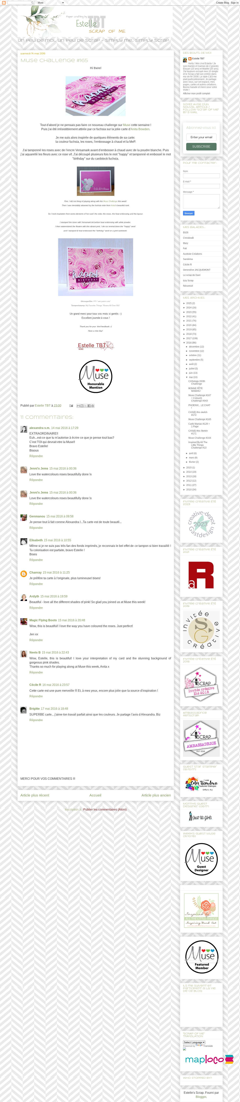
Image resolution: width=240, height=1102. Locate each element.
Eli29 (185, 232)
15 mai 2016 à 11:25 (56, 572)
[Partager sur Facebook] (89, 406)
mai (191, 377)
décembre (194, 346)
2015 (189, 467)
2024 (189, 307)
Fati (185, 248)
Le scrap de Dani (191, 275)
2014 (189, 472)
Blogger (201, 1096)
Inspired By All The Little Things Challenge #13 (197, 445)
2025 (189, 303)
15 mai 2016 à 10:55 (57, 540)
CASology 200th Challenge (196, 382)
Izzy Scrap (188, 280)
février (192, 462)
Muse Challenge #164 (199, 438)
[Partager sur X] (85, 406)
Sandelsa (188, 259)
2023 (189, 312)
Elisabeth (36, 540)
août (191, 364)
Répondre (36, 456)
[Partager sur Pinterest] (92, 406)
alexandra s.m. (39, 427)
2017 (189, 338)
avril (191, 453)
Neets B (35, 652)
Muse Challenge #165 (199, 419)
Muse (126, 125)
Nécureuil (188, 286)
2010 (189, 489)
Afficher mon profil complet (196, 93)
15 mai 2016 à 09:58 (60, 516)
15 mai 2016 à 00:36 (62, 468)
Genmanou (37, 516)
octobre (193, 355)
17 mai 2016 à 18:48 (54, 708)
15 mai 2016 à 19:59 (54, 596)
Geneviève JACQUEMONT (196, 270)
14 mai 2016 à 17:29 (64, 427)
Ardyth (34, 596)
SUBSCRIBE (201, 146)
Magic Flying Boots (43, 620)
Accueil (95, 795)
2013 (189, 476)
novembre (194, 351)
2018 (189, 334)
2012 (189, 480)
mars (192, 457)
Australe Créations (192, 254)
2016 (189, 342)
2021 (189, 320)
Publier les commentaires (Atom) (105, 809)
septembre (194, 360)
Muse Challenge (110, 201)
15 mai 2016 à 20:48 (71, 620)
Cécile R (35, 684)
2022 (189, 316)
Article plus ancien (156, 795)
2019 (189, 329)
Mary (185, 243)
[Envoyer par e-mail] (78, 406)
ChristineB (188, 238)
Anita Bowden (140, 129)
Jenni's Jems (38, 468)
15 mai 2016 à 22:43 (55, 652)
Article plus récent (34, 795)
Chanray (35, 572)
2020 (189, 325)
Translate (208, 1046)
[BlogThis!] (82, 406)
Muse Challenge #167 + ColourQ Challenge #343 (199, 398)
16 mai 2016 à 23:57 (56, 684)
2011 (189, 485)
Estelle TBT (198, 58)
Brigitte (34, 708)
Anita (113, 205)
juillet (192, 368)
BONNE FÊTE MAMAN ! (195, 389)
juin (191, 373)
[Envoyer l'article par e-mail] (71, 405)
